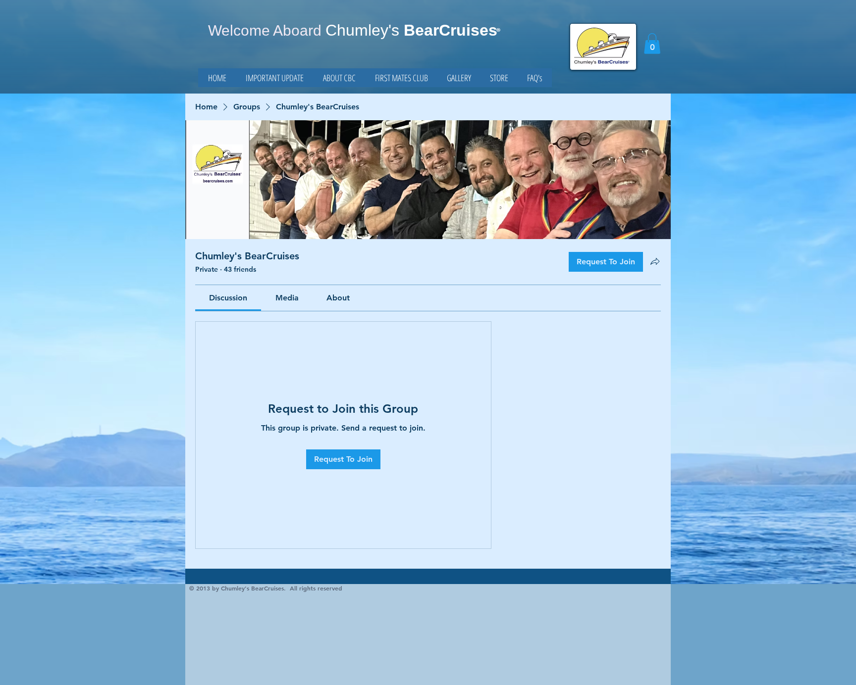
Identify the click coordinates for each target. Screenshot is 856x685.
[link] (652, 43)
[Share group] (655, 261)
